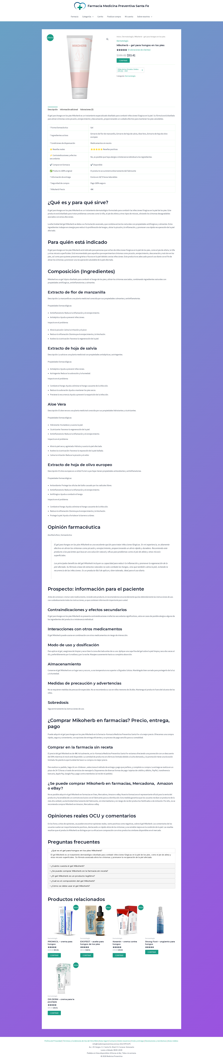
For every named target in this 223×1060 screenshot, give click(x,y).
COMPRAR (123, 60)
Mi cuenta (129, 16)
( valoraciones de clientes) (139, 50)
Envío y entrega (137, 1041)
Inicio (119, 37)
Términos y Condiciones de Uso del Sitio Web (80, 1041)
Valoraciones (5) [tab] (86, 109)
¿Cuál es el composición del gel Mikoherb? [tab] (73, 881)
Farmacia (74, 16)
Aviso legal (103, 1041)
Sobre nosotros (143, 16)
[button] (92, 16)
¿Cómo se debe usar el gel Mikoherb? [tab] (70, 886)
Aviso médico (173, 1041)
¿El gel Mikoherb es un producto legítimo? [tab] (73, 876)
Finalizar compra (114, 16)
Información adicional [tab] (69, 109)
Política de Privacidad (52, 1041)
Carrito (100, 16)
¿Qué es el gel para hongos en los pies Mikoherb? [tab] (76, 850)
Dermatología (127, 37)
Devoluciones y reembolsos (156, 1041)
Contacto (112, 1041)
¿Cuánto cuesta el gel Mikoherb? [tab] (67, 866)
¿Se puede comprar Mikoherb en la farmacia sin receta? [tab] (79, 871)
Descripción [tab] (53, 109)
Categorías (86, 16)
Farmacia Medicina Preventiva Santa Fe (118, 6)
